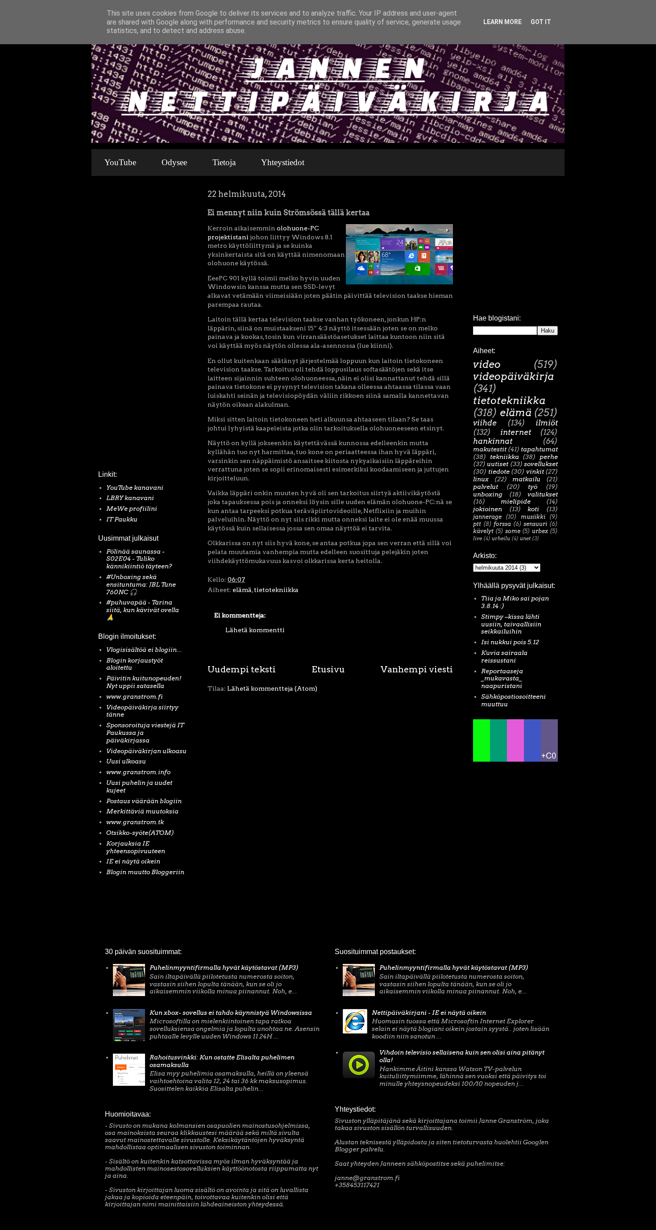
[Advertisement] (125, 325)
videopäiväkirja (513, 376)
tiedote (499, 471)
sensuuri (535, 524)
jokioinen (487, 509)
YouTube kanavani (134, 487)
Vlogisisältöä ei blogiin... (144, 649)
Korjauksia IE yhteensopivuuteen (135, 847)
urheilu (501, 538)
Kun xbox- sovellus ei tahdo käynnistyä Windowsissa (230, 1012)
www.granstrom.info (138, 772)
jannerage (487, 516)
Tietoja (224, 162)
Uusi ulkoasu (126, 761)
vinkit (535, 471)
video (487, 364)
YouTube (120, 162)
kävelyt (483, 531)
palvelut (485, 486)
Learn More (502, 21)
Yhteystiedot (282, 162)
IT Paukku (121, 519)
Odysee (174, 162)
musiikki (533, 516)
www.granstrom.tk (135, 822)
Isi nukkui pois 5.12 (510, 642)
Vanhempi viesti (417, 669)
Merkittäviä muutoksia (142, 811)
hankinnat (492, 441)
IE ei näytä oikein (133, 861)
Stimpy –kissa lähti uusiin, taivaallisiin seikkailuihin (511, 624)
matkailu (526, 479)
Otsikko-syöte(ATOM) (140, 832)
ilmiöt (547, 422)
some (512, 531)
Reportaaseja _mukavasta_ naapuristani (502, 678)
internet (515, 432)
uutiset (497, 463)
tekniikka (504, 456)
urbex (540, 531)
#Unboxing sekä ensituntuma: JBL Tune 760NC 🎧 (141, 584)
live (477, 538)
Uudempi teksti (242, 669)
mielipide (516, 501)
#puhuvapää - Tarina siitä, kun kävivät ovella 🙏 (142, 610)
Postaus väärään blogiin (144, 801)
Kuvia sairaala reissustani (504, 656)
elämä (242, 589)
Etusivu (328, 669)
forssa (502, 524)
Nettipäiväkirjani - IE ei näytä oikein (429, 1012)
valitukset (542, 494)
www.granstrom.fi (134, 696)
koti (533, 509)
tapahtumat (539, 449)
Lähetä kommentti (255, 630)
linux (481, 479)
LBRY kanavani (130, 497)
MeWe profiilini (131, 508)
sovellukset (541, 463)
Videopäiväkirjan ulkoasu (146, 751)
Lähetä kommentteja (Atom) (272, 688)
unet (525, 538)
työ (532, 486)
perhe (549, 456)
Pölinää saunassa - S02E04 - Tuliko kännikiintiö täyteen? (139, 559)
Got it (541, 21)
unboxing (487, 494)
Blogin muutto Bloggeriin (145, 872)
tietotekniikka (276, 589)
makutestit (490, 449)
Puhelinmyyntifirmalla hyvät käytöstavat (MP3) (224, 967)
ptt (477, 524)
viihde (485, 422)
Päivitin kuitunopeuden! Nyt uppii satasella (144, 682)
